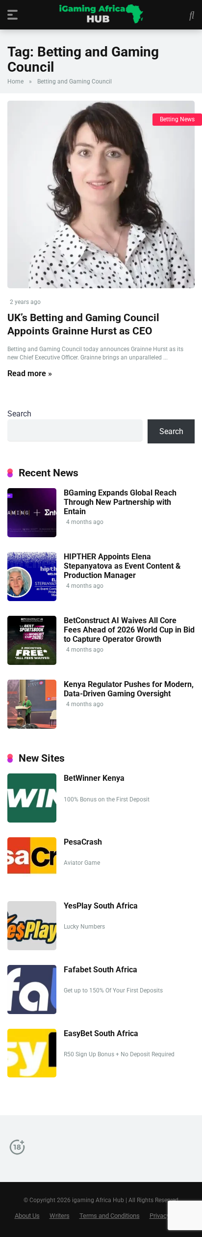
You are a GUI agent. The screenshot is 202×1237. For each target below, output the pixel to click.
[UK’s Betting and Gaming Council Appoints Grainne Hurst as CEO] (101, 194)
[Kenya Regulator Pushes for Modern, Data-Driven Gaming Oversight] (31, 726)
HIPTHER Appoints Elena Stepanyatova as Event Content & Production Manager (122, 566)
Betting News (177, 119)
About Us (27, 1215)
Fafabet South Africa (100, 969)
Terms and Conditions (109, 1215)
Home (15, 81)
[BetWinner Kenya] (31, 820)
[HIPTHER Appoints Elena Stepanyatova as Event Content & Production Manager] (31, 598)
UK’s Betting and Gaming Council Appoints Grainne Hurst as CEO (83, 324)
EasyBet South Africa (101, 1033)
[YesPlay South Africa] (31, 947)
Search (19, 413)
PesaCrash (83, 842)
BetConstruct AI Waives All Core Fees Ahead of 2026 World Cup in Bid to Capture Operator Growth (129, 630)
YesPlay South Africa (101, 905)
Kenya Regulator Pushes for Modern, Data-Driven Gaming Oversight (129, 689)
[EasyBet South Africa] (31, 1074)
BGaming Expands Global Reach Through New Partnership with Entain (120, 502)
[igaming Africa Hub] (100, 14)
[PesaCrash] (31, 875)
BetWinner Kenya (94, 778)
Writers (60, 1215)
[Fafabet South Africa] (31, 1011)
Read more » (29, 373)
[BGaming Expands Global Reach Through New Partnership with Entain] (31, 534)
